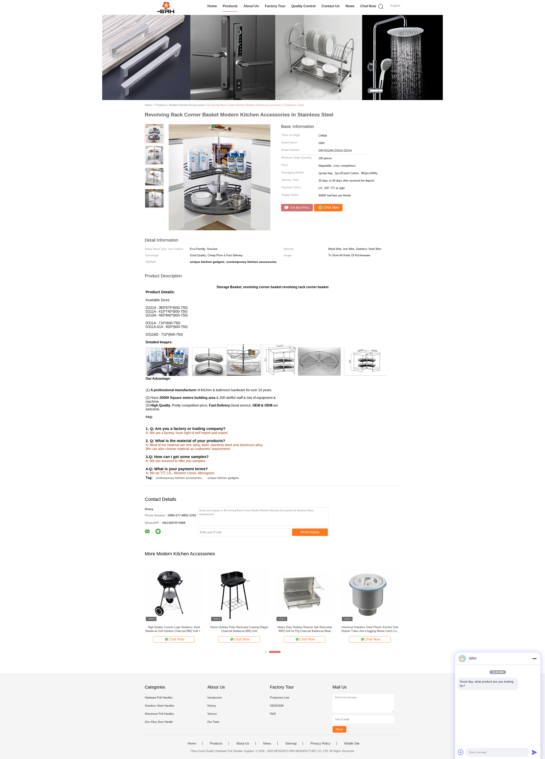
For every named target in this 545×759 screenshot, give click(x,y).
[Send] (534, 752)
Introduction (214, 697)
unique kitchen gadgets (223, 478)
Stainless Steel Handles (159, 705)
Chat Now (368, 6)
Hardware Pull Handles (159, 697)
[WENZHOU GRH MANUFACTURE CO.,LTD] (165, 7)
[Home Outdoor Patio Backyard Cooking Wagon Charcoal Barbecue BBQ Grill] (239, 593)
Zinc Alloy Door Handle (159, 721)
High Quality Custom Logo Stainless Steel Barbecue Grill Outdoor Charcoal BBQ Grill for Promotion (174, 629)
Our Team (213, 721)
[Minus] (534, 658)
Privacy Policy (320, 743)
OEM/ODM (277, 705)
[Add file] (461, 752)
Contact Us (330, 6)
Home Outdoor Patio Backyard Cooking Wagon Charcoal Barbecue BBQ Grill (239, 629)
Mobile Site (352, 743)
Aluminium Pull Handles (159, 713)
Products (230, 6)
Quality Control (303, 6)
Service (212, 713)
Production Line (279, 697)
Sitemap (291, 743)
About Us (251, 6)
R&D (273, 713)
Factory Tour (275, 6)
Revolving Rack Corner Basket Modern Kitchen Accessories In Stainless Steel (255, 105)
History (211, 705)
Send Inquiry (310, 532)
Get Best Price (299, 207)
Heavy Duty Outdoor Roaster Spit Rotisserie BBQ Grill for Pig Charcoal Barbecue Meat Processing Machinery (304, 629)
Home (212, 6)
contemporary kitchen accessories (179, 478)
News (350, 6)
